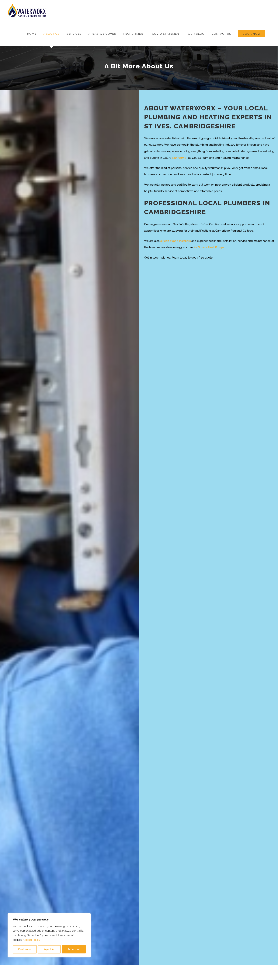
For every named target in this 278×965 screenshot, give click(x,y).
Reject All (49, 949)
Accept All (74, 949)
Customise (24, 949)
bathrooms (179, 157)
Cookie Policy (31, 939)
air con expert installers (175, 241)
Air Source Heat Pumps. (209, 247)
